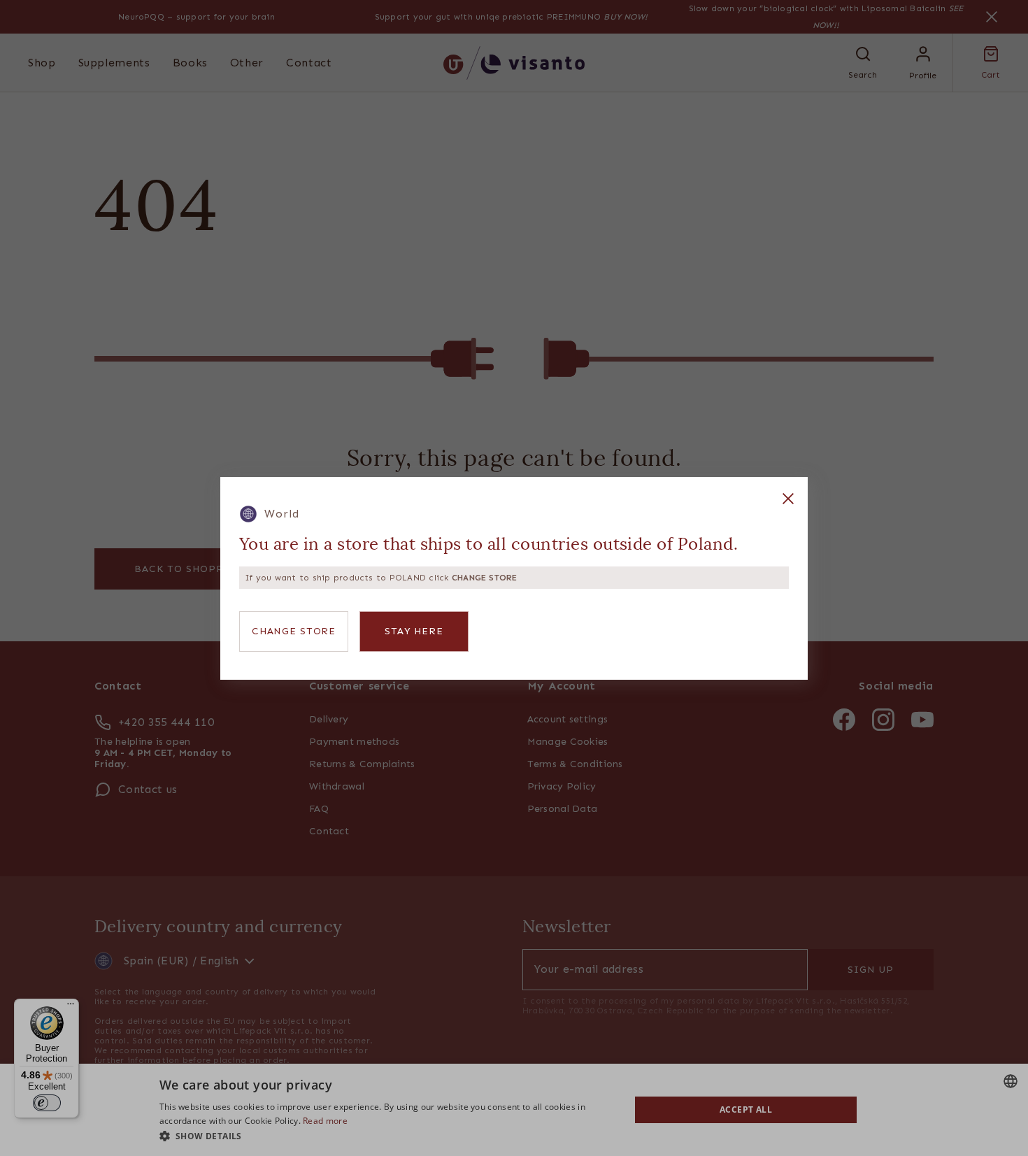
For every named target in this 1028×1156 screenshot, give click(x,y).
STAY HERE (414, 631)
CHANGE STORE (294, 631)
